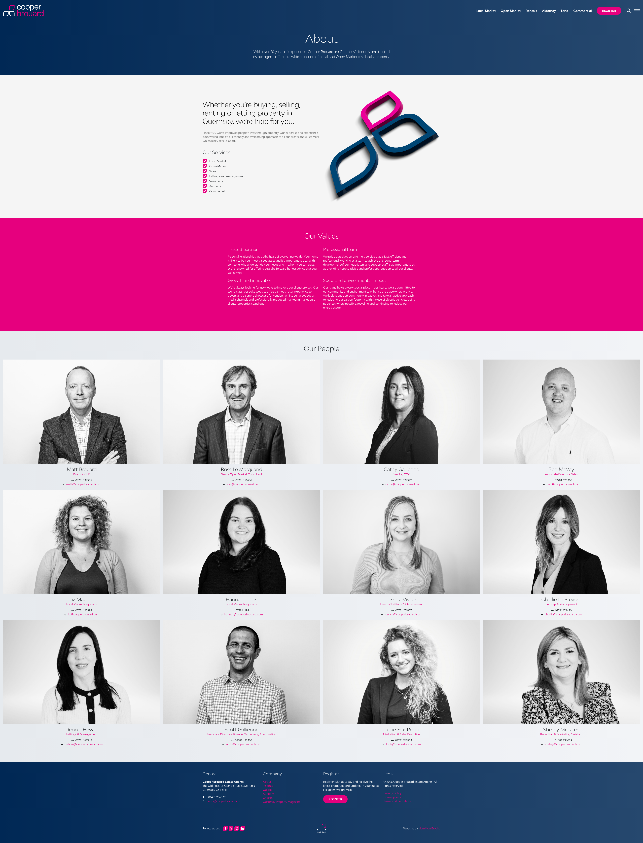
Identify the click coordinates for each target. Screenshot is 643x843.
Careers (268, 797)
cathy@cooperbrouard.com (403, 484)
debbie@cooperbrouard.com (84, 744)
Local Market (486, 11)
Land (564, 11)
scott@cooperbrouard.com (243, 744)
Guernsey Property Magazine (281, 801)
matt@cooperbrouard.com (83, 484)
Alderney (549, 11)
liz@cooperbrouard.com (83, 614)
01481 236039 (217, 797)
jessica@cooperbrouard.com (403, 614)
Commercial (582, 11)
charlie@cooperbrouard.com (563, 614)
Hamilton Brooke (429, 828)
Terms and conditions (397, 801)
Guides (267, 789)
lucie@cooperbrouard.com (403, 744)
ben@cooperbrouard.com (563, 484)
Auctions (268, 793)
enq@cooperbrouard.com (225, 801)
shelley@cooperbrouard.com (563, 744)
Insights (268, 785)
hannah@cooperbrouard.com (243, 614)
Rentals (531, 11)
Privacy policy (392, 793)
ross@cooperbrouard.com (244, 484)
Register (609, 10)
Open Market (511, 11)
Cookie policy (392, 797)
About (267, 781)
